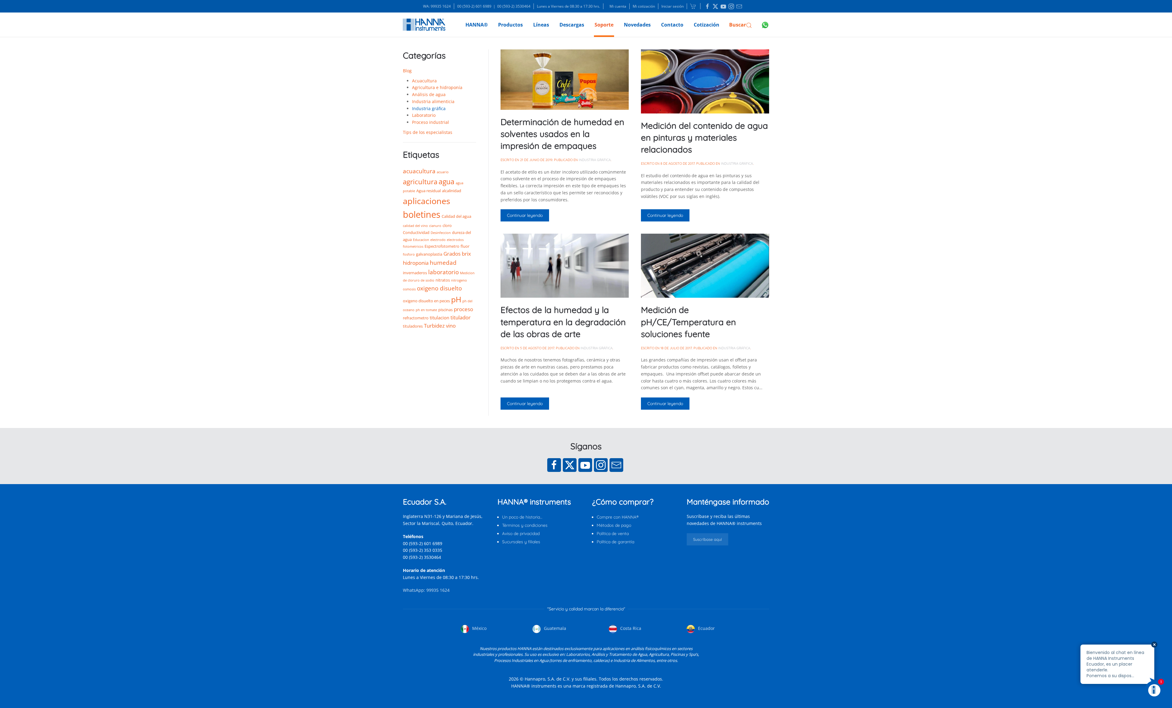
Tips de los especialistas (427, 132)
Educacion (421, 240)
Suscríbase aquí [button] (707, 539)
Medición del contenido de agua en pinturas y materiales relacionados (704, 137)
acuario (443, 172)
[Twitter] (570, 465)
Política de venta (613, 533)
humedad (443, 263)
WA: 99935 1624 (437, 6)
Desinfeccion (441, 233)
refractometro (416, 318)
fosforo (409, 254)
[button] (740, 24)
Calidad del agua (456, 216)
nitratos (443, 280)
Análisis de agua (429, 94)
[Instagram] (601, 465)
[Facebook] (554, 465)
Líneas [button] (541, 24)
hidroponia (416, 262)
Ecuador (706, 628)
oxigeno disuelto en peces (426, 301)
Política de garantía (615, 541)
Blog (407, 71)
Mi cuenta (618, 6)
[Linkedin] (707, 6)
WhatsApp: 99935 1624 (426, 590)
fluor (465, 246)
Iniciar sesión (672, 6)
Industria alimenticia (433, 101)
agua (446, 181)
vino (451, 325)
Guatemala (554, 628)
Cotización (706, 24)
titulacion (439, 317)
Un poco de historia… (522, 517)
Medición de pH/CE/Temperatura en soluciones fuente (688, 321)
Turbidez (434, 325)
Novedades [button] (637, 24)
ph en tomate (426, 310)
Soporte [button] (604, 24)
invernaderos (415, 272)
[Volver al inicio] (424, 25)
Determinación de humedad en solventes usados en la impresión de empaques (562, 134)
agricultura (420, 181)
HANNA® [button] (476, 24)
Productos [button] (510, 24)
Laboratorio (424, 115)
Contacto (672, 24)
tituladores (413, 326)
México (479, 628)
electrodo (438, 240)
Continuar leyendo (525, 215)
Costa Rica (630, 628)
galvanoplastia (429, 254)
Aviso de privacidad (521, 533)
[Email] (616, 465)
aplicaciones (426, 201)
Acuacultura (424, 81)
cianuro (435, 226)
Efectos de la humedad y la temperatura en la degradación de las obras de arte (563, 321)
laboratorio (443, 272)
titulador (460, 317)
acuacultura (419, 171)
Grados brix (457, 253)
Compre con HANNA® (617, 517)
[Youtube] (585, 465)
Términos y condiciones (525, 525)
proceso (463, 309)
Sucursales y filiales (521, 541)
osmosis (409, 289)
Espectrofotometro (442, 246)
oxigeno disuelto (439, 288)
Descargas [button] (571, 24)
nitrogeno (459, 280)
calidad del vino (415, 226)
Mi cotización (644, 6)
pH (456, 299)
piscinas (445, 309)
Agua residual (428, 190)
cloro (447, 225)
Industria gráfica (429, 108)
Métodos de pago (614, 525)
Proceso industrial (430, 122)
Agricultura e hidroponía (437, 87)
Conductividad (416, 232)
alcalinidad (451, 190)
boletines (421, 214)
